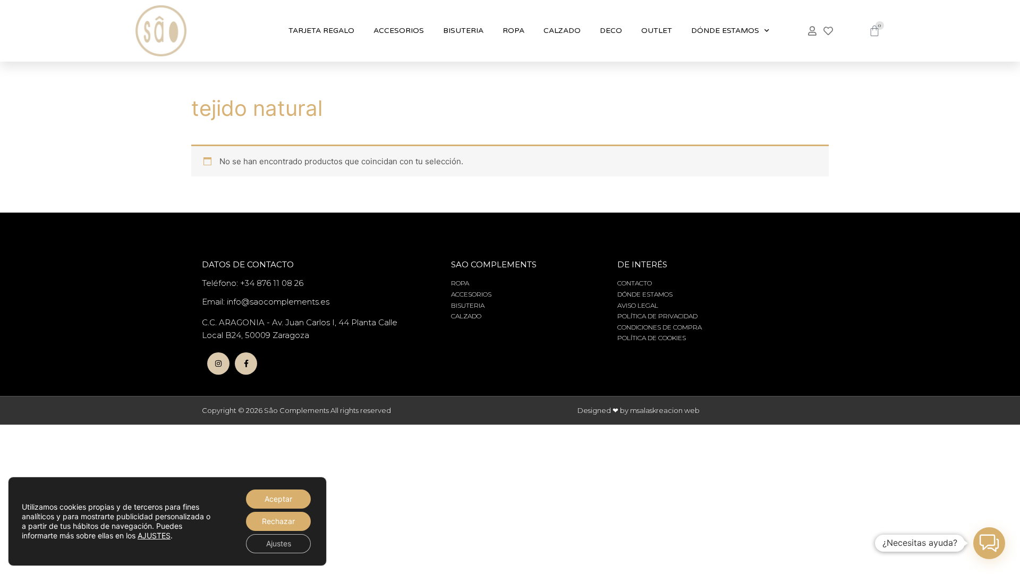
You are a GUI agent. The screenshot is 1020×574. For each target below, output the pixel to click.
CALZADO (562, 30)
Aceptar (278, 498)
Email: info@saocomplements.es (265, 302)
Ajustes (278, 543)
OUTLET (656, 30)
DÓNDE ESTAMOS (725, 30)
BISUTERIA (463, 30)
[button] (989, 543)
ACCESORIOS (398, 30)
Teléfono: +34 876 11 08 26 (252, 283)
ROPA (513, 30)
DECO (611, 30)
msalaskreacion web (665, 410)
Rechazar (278, 521)
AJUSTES (154, 535)
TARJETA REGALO (321, 30)
